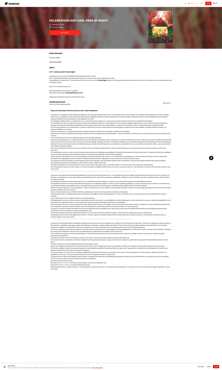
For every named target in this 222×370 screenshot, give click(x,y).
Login (208, 3)
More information (97, 368)
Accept (216, 366)
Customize (200, 366)
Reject (209, 366)
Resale (202, 3)
